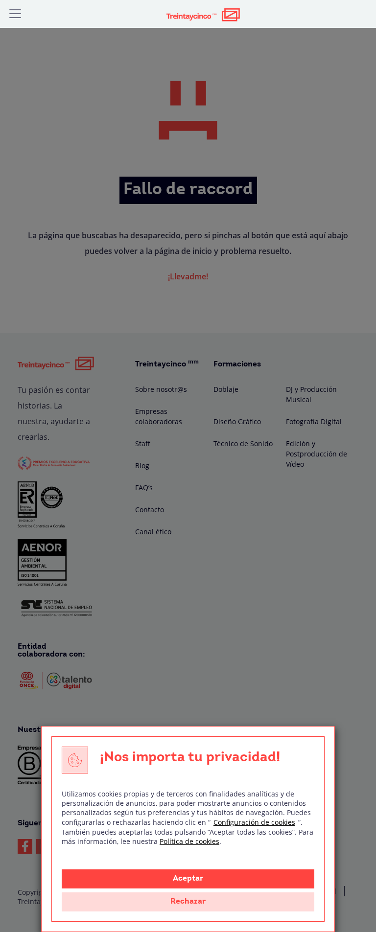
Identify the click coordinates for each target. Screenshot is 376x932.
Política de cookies (189, 841)
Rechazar (188, 902)
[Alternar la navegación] (15, 13)
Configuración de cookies (254, 822)
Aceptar (188, 879)
